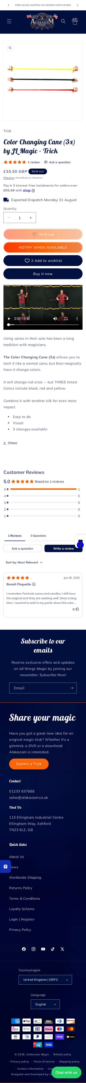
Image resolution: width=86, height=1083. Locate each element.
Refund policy (62, 1054)
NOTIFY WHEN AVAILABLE (43, 247)
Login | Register (22, 919)
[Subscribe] (72, 688)
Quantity (10, 208)
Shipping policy (69, 1061)
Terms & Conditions (24, 898)
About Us (16, 857)
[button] (9, 21)
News (13, 867)
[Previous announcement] (8, 5)
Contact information (30, 1068)
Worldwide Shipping (25, 877)
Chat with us (66, 1072)
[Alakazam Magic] (42, 21)
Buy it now (43, 274)
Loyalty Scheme (21, 909)
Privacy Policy (20, 930)
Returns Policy (20, 888)
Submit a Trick (29, 764)
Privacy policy (20, 1061)
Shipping (8, 177)
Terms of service (44, 1061)
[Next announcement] (77, 5)
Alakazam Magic (37, 1054)
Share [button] (12, 443)
